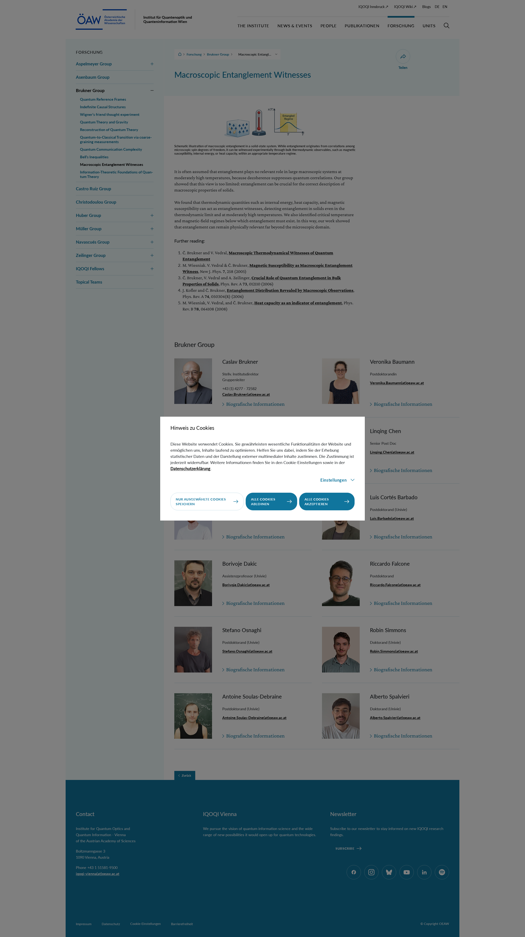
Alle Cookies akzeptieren (317, 501)
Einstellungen (333, 480)
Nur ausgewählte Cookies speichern (201, 501)
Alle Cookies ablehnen (263, 501)
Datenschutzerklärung (190, 468)
